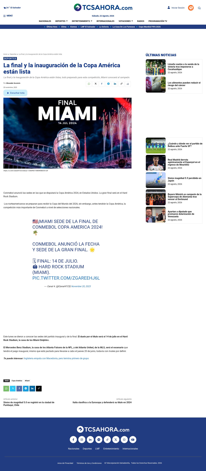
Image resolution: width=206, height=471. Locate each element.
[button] (199, 8)
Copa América (16, 381)
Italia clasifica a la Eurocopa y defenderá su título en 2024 (102, 402)
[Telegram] (108, 84)
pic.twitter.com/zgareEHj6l (66, 278)
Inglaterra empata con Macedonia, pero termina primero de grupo (56, 358)
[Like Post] (128, 84)
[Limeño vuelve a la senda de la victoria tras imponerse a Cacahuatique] (156, 67)
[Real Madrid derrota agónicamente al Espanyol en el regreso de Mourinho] (156, 163)
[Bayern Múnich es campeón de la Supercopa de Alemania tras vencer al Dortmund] (156, 197)
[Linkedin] (115, 84)
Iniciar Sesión (177, 8)
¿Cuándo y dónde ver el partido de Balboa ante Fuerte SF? (185, 145)
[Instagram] (81, 439)
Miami (27, 381)
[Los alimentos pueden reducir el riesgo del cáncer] (156, 84)
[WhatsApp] (89, 84)
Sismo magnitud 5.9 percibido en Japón (184, 179)
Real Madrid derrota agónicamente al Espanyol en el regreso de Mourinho (184, 162)
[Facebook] (102, 84)
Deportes (13, 54)
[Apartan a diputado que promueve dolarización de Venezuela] (156, 215)
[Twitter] (95, 84)
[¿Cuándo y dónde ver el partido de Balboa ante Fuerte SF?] (156, 145)
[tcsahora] (103, 7)
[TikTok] (107, 439)
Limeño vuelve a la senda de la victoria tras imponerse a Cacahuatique (183, 67)
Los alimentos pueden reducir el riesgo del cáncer (184, 84)
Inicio (5, 54)
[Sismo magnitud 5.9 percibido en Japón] (156, 180)
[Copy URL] (121, 84)
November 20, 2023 (81, 286)
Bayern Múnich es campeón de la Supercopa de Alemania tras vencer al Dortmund (185, 197)
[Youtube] (132, 439)
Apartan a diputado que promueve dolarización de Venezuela (181, 214)
